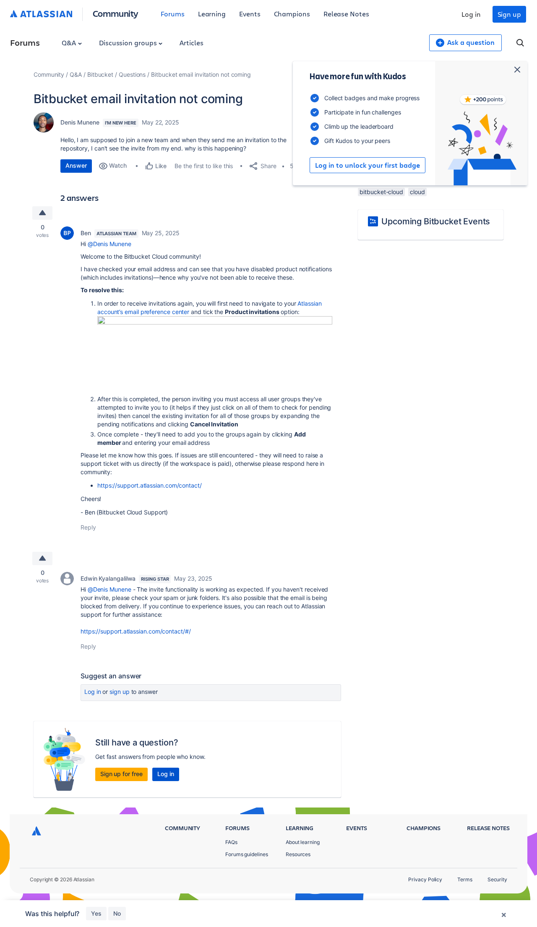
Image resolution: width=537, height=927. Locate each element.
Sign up (509, 14)
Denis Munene (79, 122)
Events (250, 13)
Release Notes (346, 13)
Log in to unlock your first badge (367, 165)
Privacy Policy (425, 879)
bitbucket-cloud (381, 191)
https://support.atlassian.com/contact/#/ (136, 631)
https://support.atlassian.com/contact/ (149, 485)
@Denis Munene (109, 243)
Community (115, 13)
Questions (132, 74)
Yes (96, 913)
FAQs (231, 842)
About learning (303, 842)
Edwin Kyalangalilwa (108, 578)
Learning (212, 13)
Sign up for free (121, 773)
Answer (76, 165)
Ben (86, 232)
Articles (191, 42)
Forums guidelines (246, 854)
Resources (298, 854)
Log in (471, 14)
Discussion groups (129, 42)
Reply (88, 527)
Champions (292, 13)
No (117, 913)
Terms (464, 879)
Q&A (70, 42)
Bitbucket (100, 74)
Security (497, 879)
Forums (173, 13)
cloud (417, 191)
